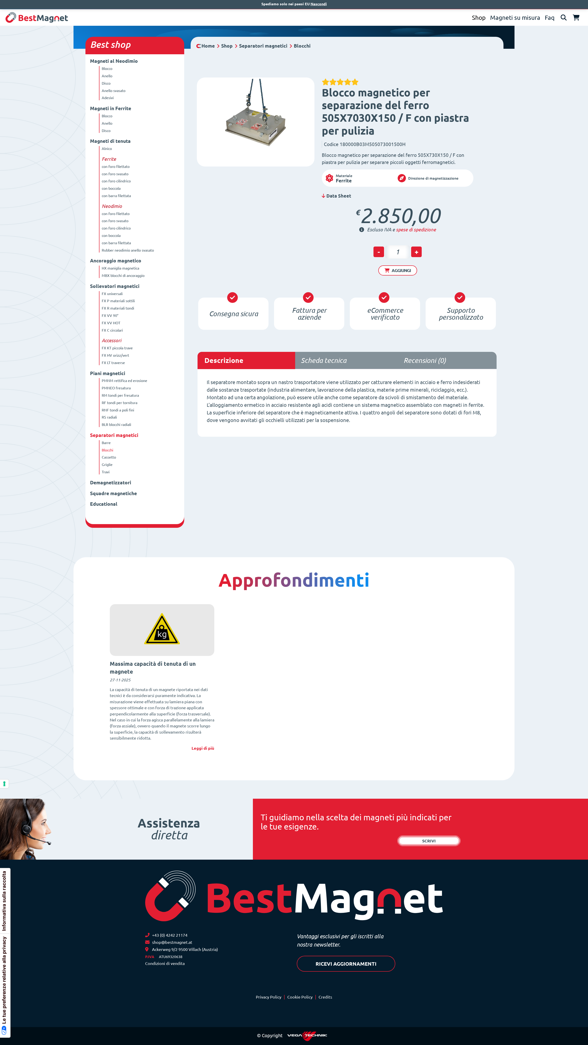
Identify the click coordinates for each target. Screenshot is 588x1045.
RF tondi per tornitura (119, 403)
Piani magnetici (107, 373)
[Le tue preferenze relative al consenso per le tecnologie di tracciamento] (4, 783)
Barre (106, 443)
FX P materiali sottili (118, 301)
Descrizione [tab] (223, 360)
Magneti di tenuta (110, 141)
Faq (549, 17)
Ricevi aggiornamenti (346, 964)
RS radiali (109, 417)
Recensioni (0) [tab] (425, 360)
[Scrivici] (147, 942)
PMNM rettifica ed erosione (124, 381)
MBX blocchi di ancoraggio (123, 275)
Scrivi (429, 840)
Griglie (107, 464)
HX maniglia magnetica (120, 268)
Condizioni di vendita (165, 963)
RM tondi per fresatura (120, 395)
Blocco (107, 68)
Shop (479, 17)
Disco (106, 83)
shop (120, 44)
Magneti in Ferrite (110, 108)
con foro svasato (115, 174)
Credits (325, 997)
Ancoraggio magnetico (115, 260)
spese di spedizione (416, 229)
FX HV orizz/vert (115, 355)
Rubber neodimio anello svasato (128, 250)
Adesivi (108, 98)
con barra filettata (116, 196)
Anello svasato (113, 91)
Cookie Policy (300, 997)
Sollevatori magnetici (114, 286)
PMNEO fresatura (116, 388)
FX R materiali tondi (118, 308)
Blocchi (107, 450)
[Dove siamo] (146, 949)
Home (208, 46)
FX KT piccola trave (117, 348)
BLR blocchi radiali (116, 424)
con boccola (111, 188)
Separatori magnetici (114, 435)
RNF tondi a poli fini (118, 410)
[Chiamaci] (147, 935)
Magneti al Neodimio (114, 61)
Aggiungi (401, 270)
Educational (103, 504)
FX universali (112, 294)
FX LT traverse (113, 363)
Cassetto (109, 457)
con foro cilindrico (116, 181)
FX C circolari (112, 330)
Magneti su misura (515, 17)
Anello (107, 76)
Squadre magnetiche (113, 493)
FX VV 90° (110, 315)
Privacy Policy (268, 997)
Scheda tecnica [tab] (323, 360)
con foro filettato (116, 166)
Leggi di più (203, 748)
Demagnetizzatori (110, 482)
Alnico (107, 148)
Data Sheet (338, 195)
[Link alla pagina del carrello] (576, 17)
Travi (106, 472)
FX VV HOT (111, 323)
